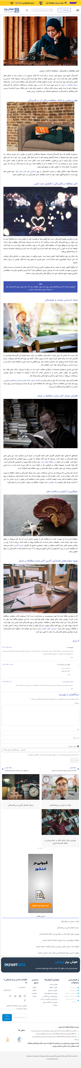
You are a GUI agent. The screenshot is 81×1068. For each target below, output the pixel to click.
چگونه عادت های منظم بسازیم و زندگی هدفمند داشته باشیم (57, 946)
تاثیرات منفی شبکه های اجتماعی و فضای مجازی (22, 380)
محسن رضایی (69, 682)
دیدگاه (76, 703)
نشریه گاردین (18, 545)
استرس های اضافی (49, 628)
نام (78, 729)
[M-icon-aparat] (5, 996)
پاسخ (72, 657)
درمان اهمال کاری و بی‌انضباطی (20, 805)
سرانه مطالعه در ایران (69, 85)
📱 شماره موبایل (73, 746)
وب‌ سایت (76, 738)
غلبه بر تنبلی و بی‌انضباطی (60, 805)
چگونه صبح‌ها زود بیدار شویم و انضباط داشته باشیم (61, 940)
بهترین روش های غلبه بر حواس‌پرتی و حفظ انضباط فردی (60, 842)
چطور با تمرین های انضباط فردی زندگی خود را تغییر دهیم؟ (58, 953)
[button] (77, 10)
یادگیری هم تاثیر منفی (27, 171)
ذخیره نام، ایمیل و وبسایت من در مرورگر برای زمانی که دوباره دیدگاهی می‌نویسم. (52, 755)
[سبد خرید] (27, 10)
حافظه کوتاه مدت (47, 462)
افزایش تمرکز (49, 482)
